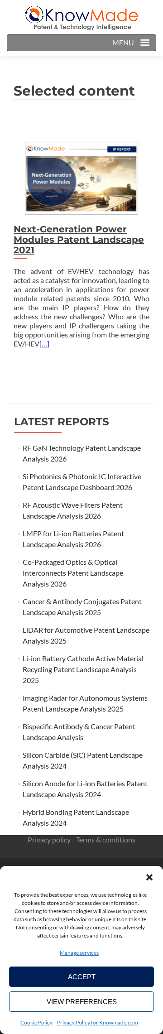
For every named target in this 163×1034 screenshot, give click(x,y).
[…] (44, 343)
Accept (82, 977)
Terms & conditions (105, 839)
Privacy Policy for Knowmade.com (97, 1022)
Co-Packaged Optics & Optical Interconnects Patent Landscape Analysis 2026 (73, 573)
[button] (149, 877)
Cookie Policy (36, 1022)
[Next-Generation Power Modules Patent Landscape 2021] (81, 177)
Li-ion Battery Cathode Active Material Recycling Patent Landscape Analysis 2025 (83, 669)
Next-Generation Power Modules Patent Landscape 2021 (79, 239)
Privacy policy (49, 839)
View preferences (82, 1001)
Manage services (79, 952)
